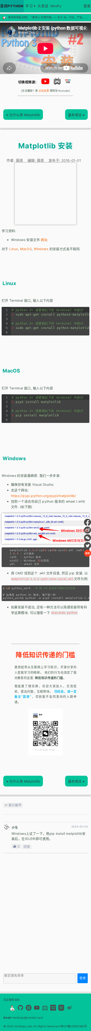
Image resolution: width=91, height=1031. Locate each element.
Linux (13, 249)
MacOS (26, 249)
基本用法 (76, 115)
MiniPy (56, 6)
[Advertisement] (45, 193)
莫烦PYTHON (11, 6)
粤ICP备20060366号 (73, 1026)
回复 (27, 846)
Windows (41, 249)
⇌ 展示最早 (13, 805)
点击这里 (43, 90)
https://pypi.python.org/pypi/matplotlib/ (43, 496)
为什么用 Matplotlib (23, 115)
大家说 (43, 6)
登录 (87, 6)
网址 (44, 240)
